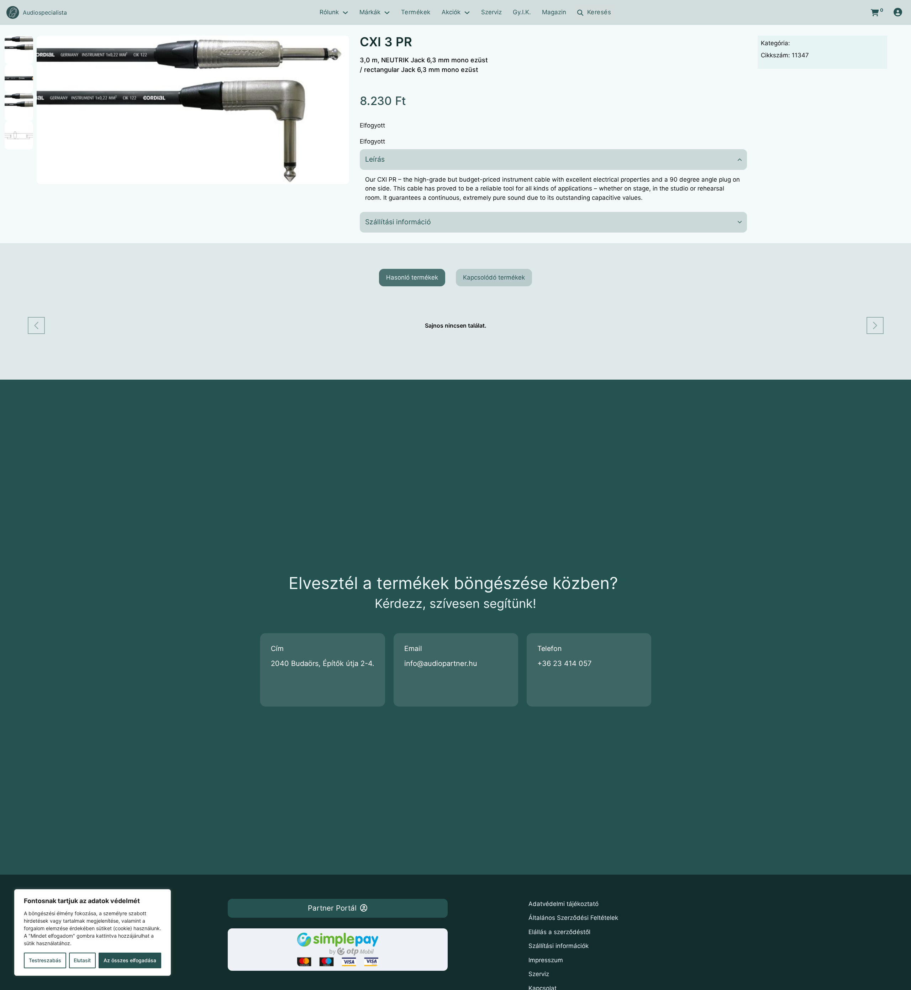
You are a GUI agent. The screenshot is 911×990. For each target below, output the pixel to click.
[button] (339, 45)
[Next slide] (875, 325)
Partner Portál (332, 907)
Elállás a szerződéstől (559, 932)
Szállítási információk (558, 945)
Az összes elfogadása (130, 960)
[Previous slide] (36, 325)
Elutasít (82, 960)
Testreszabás (45, 960)
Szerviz (491, 12)
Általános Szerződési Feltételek (573, 917)
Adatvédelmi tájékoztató (563, 903)
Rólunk (329, 12)
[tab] (412, 278)
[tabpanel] (455, 325)
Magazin (554, 12)
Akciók (451, 12)
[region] (92, 932)
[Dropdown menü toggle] (345, 13)
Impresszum (545, 960)
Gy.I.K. (522, 12)
